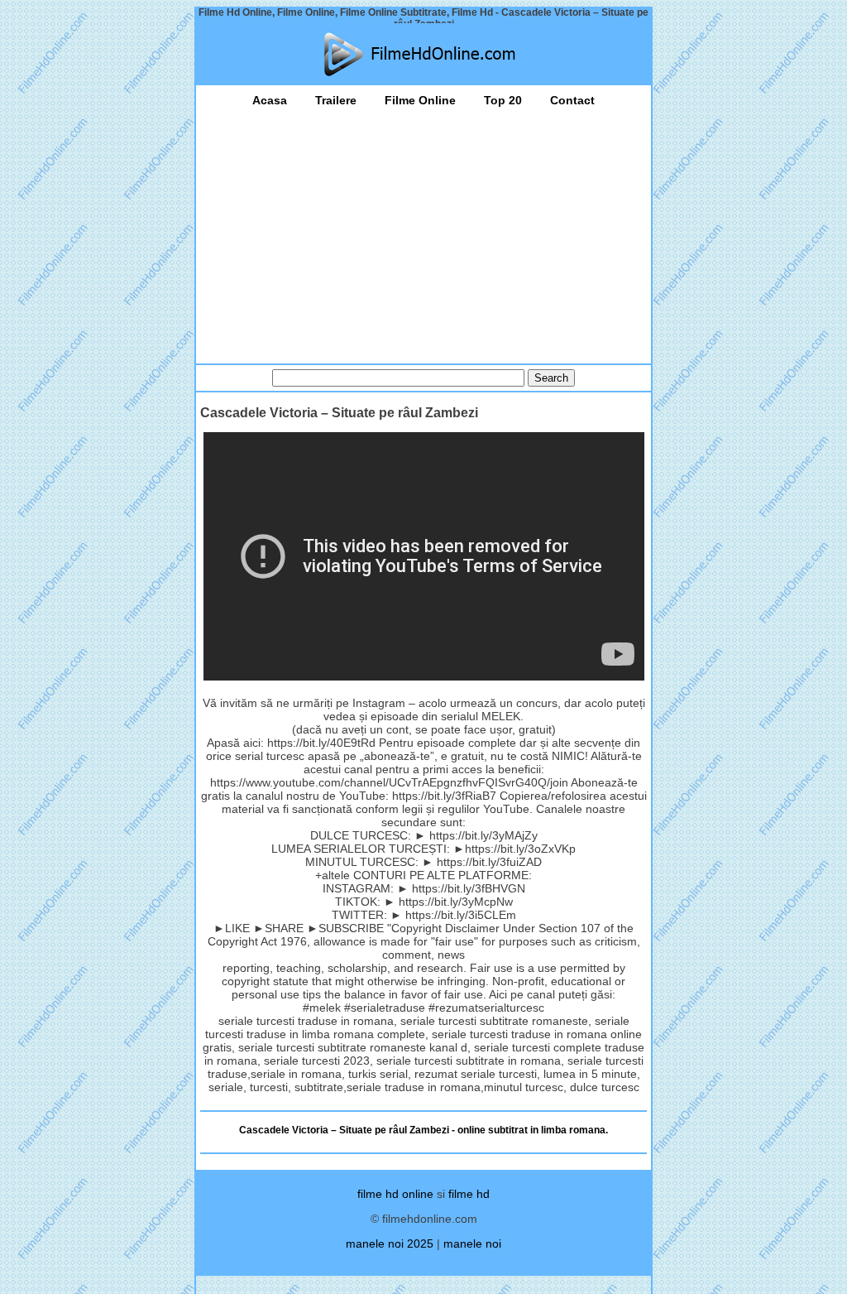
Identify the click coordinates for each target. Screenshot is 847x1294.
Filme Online (420, 100)
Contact (572, 100)
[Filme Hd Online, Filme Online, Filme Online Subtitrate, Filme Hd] (423, 54)
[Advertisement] (423, 231)
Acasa (269, 100)
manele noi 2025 (389, 1243)
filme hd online (395, 1193)
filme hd (469, 1193)
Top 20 (503, 100)
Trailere (336, 100)
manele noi (472, 1243)
